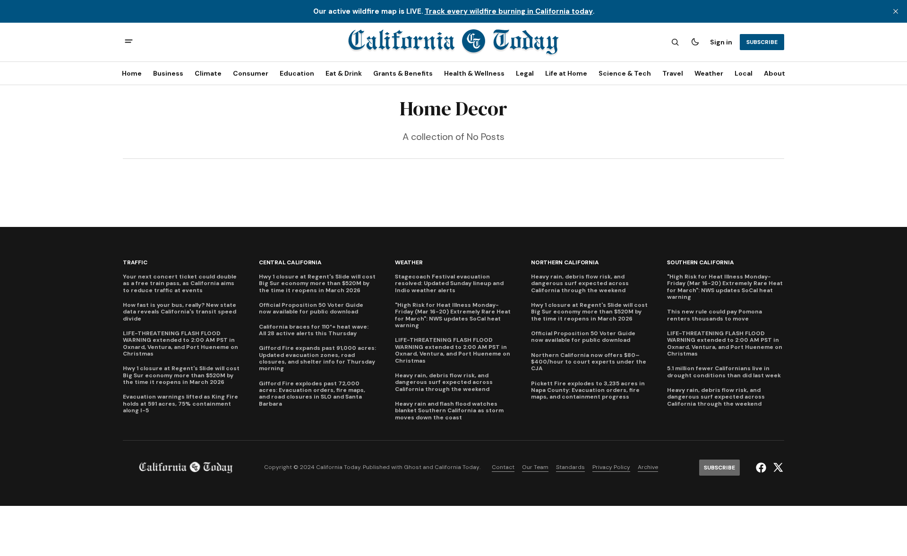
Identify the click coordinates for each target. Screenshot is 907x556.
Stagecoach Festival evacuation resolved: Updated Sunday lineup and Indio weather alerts (449, 283)
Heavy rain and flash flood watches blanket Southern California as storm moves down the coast (449, 410)
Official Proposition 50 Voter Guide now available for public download (311, 308)
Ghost (412, 467)
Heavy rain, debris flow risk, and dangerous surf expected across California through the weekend (444, 382)
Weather (708, 73)
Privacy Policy (611, 467)
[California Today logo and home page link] (453, 42)
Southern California (700, 263)
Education (297, 73)
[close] (895, 11)
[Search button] (675, 42)
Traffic (135, 263)
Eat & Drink (343, 73)
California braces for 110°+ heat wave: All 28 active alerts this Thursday (313, 330)
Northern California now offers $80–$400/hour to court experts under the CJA (588, 362)
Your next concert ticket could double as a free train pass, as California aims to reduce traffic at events (180, 283)
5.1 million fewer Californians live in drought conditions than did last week (724, 372)
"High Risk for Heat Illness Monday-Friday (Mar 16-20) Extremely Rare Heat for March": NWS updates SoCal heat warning (453, 315)
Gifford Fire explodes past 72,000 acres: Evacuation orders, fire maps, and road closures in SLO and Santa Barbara (312, 394)
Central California (290, 263)
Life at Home (566, 73)
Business (168, 73)
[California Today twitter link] (777, 467)
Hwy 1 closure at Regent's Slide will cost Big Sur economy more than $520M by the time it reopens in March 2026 (181, 375)
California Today (457, 467)
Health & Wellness (474, 73)
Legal (525, 73)
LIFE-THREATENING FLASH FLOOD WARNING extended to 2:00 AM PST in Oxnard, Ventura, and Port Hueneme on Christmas (180, 343)
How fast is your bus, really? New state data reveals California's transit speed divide (179, 312)
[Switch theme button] (694, 42)
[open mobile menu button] (129, 42)
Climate (208, 73)
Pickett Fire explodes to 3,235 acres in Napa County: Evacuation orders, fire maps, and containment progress (588, 390)
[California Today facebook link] (762, 467)
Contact (503, 467)
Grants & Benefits (403, 73)
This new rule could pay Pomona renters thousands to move (714, 315)
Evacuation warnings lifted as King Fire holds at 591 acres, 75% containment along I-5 (180, 403)
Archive (648, 467)
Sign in (721, 42)
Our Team (535, 467)
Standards (570, 467)
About (774, 73)
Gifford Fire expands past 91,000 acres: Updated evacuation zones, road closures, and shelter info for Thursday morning (317, 358)
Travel (672, 73)
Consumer (250, 73)
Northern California (565, 263)
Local (744, 73)
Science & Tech (625, 73)
